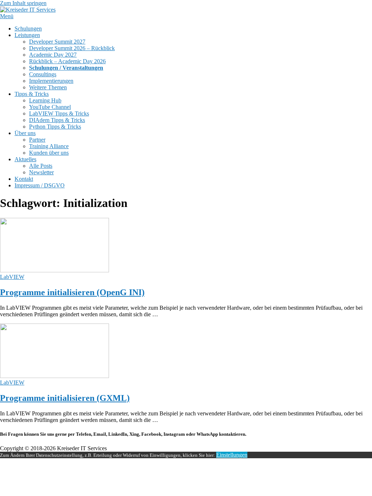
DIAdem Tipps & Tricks (57, 120)
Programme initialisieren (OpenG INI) (72, 292)
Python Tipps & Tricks (55, 126)
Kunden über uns (49, 153)
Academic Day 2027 (53, 55)
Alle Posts (40, 166)
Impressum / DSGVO (40, 185)
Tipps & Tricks (32, 94)
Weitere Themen (48, 87)
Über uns (25, 133)
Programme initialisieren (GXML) (65, 398)
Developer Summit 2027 (57, 41)
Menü (6, 16)
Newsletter (41, 172)
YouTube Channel (50, 107)
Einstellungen (231, 455)
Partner (37, 140)
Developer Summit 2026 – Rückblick (72, 48)
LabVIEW (12, 277)
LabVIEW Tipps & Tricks (59, 113)
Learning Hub (45, 100)
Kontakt (24, 179)
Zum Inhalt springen (23, 3)
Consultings (42, 74)
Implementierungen (51, 81)
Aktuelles (25, 159)
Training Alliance (49, 146)
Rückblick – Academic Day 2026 (67, 61)
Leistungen (27, 35)
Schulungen (28, 28)
